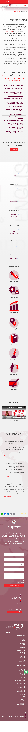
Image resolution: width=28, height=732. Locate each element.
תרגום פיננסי (14, 312)
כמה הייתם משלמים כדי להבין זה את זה (14, 443)
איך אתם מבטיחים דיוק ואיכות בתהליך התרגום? (13, 99)
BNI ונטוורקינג (22, 699)
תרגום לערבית (22, 674)
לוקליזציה (14, 329)
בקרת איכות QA (14, 375)
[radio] (20, 513)
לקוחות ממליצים (22, 643)
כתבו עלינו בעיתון (21, 703)
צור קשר (23, 646)
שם (23, 552)
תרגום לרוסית (22, 671)
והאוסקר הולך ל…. (14, 484)
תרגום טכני (14, 297)
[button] (25, 5)
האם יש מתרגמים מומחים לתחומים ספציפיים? (14, 89)
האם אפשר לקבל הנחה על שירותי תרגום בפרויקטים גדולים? (14, 113)
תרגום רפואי (14, 282)
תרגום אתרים (14, 241)
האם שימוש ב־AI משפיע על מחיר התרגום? (15, 117)
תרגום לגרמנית (22, 675)
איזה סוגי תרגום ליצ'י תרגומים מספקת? (13, 85)
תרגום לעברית (22, 669)
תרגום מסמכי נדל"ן (21, 688)
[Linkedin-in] (7, 632)
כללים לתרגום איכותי (21, 701)
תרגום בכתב (14, 185)
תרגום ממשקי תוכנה (21, 682)
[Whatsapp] (5, 632)
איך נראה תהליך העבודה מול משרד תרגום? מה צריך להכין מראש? (14, 103)
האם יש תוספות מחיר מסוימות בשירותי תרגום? (13, 110)
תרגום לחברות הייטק (21, 686)
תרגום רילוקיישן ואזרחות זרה (19, 663)
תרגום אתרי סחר (22, 684)
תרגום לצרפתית (22, 677)
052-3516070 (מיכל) (16, 598)
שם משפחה (21, 557)
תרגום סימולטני (14, 210)
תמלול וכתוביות (14, 226)
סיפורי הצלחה (22, 641)
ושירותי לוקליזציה (9, 31)
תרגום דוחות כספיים (21, 691)
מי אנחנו (23, 639)
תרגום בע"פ (14, 197)
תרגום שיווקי (14, 254)
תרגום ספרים (14, 344)
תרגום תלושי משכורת (21, 690)
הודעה (22, 572)
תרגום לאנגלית (22, 667)
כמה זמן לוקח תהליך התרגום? (15, 96)
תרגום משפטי (14, 267)
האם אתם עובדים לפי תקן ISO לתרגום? (13, 120)
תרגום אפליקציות (21, 687)
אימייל (22, 562)
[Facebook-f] (11, 632)
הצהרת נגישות (22, 647)
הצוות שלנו (23, 640)
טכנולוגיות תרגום (21, 700)
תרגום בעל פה (22, 653)
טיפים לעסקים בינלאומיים (20, 705)
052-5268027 (17, 597)
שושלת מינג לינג (22, 697)
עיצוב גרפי (14, 390)
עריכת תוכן (14, 359)
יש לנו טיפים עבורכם (21, 704)
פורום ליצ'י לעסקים (21, 696)
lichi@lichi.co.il (17, 603)
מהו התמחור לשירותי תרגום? (16, 106)
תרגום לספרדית (22, 670)
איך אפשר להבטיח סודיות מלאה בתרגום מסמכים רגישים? (15, 124)
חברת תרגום (24, 11)
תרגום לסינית (22, 673)
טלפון (22, 567)
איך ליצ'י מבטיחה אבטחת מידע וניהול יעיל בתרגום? (14, 128)
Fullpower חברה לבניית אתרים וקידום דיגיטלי (13, 716)
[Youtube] (9, 632)
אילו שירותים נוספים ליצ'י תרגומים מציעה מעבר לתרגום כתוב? (14, 132)
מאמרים (23, 644)
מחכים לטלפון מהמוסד (14, 464)
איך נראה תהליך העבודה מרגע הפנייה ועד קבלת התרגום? (13, 92)
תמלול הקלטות (22, 661)
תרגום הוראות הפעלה (21, 683)
